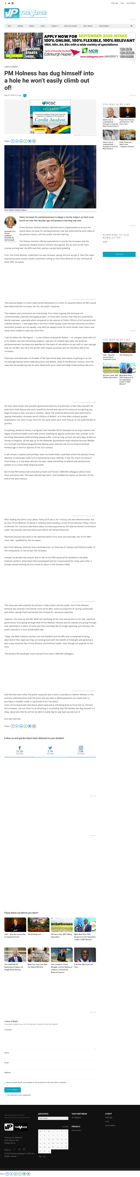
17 (49, 1143)
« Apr (40, 1156)
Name (7, 1053)
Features (54, 26)
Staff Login (114, 3)
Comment (8, 1030)
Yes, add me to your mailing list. (19, 1095)
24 (49, 1147)
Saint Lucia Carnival (70, 26)
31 (49, 1151)
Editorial (20, 26)
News (9, 26)
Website (7, 1072)
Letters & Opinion (11, 67)
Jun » (44, 1156)
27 (62, 1147)
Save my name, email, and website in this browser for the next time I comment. (36, 1082)
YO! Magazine (76, 1117)
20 (62, 1143)
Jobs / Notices (88, 26)
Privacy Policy (76, 1130)
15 (40, 1143)
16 (44, 1143)
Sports (43, 26)
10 (49, 1139)
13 (62, 1139)
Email (122, 3)
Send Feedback (131, 3)
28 (66, 1147)
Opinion (31, 26)
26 (57, 1147)
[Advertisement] (96, 13)
